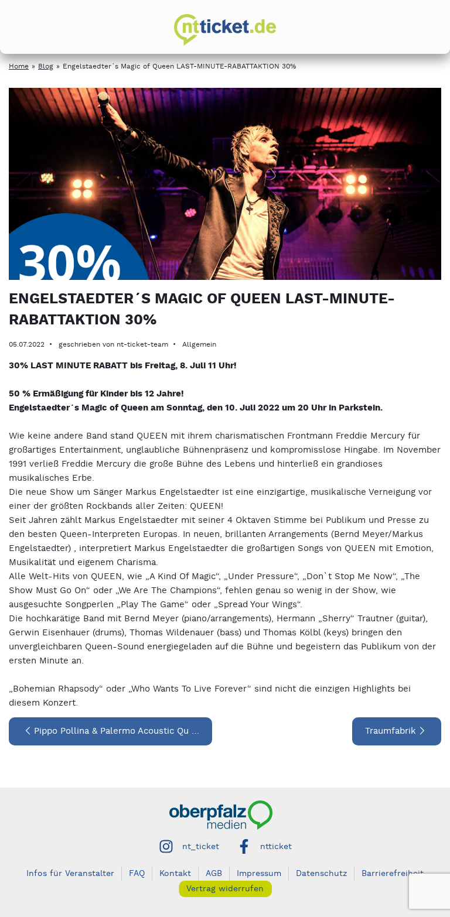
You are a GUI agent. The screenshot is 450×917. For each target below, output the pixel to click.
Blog (45, 66)
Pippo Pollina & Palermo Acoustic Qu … (116, 731)
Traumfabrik (390, 731)
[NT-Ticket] (225, 30)
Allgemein (199, 344)
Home (19, 66)
